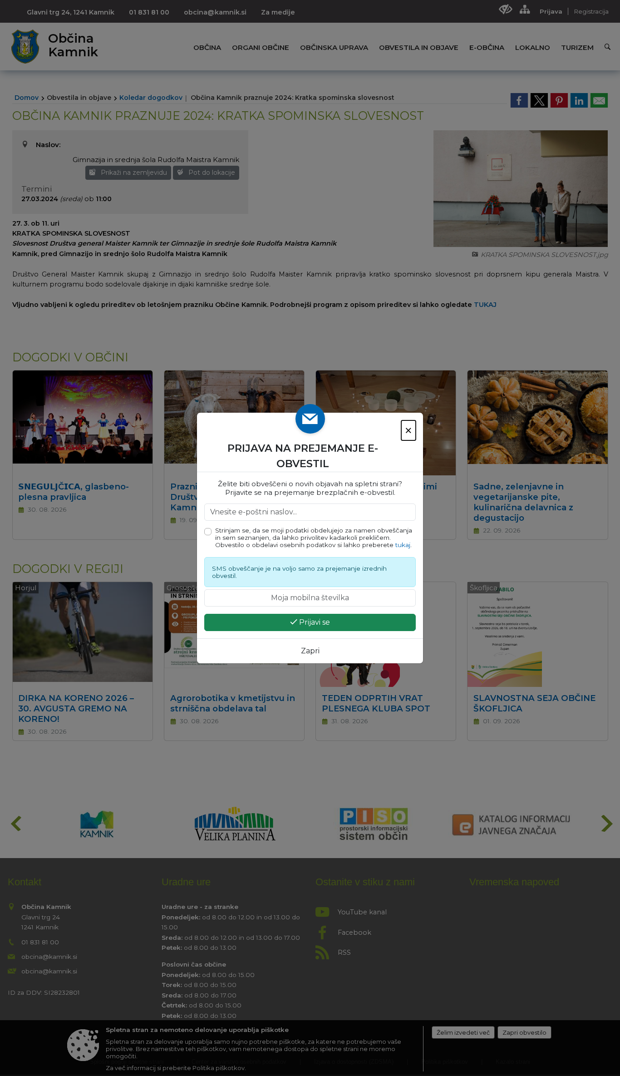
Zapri (310, 651)
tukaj (402, 544)
